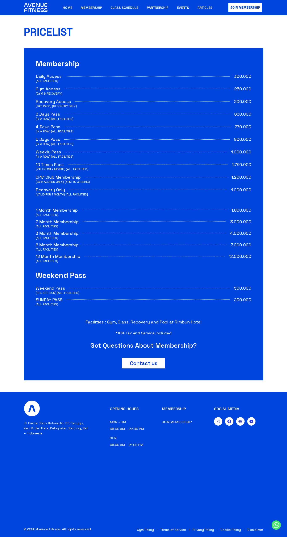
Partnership (158, 7)
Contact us (143, 363)
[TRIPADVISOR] (240, 421)
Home (67, 7)
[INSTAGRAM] (218, 421)
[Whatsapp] (276, 527)
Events (183, 7)
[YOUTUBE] (251, 421)
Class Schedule (124, 7)
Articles (204, 7)
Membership (91, 7)
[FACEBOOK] (229, 421)
